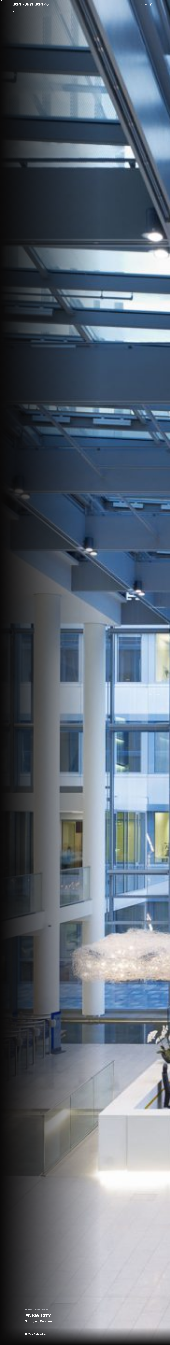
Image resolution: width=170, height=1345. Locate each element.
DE (142, 4)
